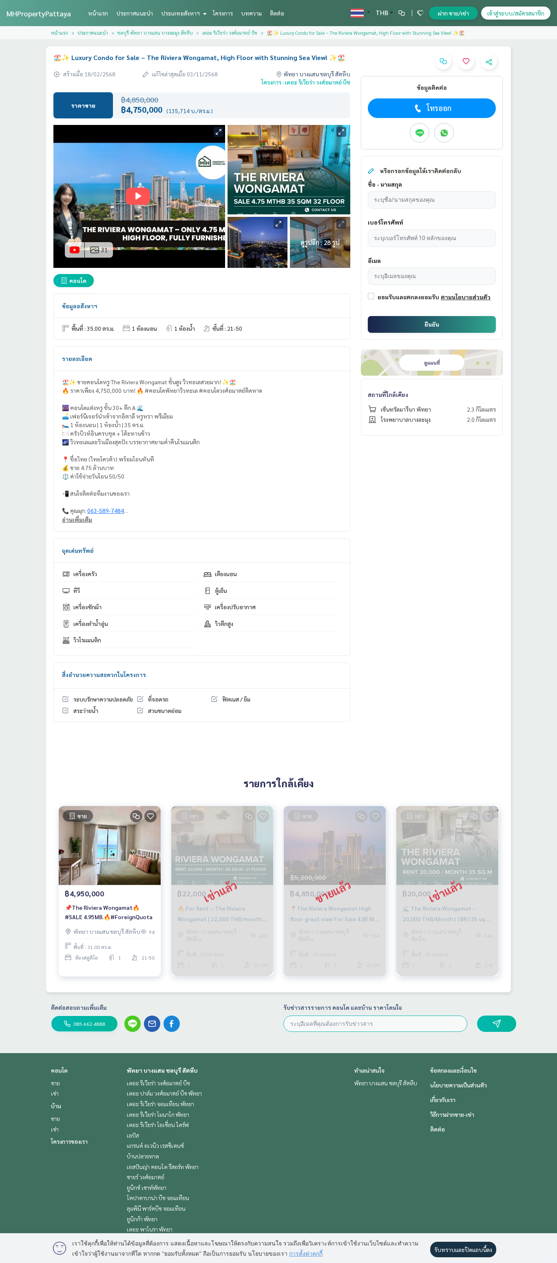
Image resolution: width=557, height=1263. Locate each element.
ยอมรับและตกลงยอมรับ (408, 297)
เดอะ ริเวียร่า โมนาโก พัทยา (158, 1114)
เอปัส (133, 1135)
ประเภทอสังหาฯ (181, 13)
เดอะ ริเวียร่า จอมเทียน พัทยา (160, 1103)
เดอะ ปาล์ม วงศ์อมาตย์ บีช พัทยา (164, 1093)
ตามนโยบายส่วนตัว (466, 297)
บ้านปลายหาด (143, 1156)
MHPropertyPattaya (39, 13)
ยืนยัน (431, 324)
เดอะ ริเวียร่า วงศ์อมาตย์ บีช (229, 32)
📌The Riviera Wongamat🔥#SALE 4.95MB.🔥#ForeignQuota (109, 912)
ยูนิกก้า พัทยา (142, 1219)
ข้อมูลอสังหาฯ (79, 306)
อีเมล (374, 260)
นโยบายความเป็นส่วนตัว (458, 1085)
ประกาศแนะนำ (134, 13)
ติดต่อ (277, 13)
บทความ (251, 13)
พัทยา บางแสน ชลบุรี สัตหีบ (162, 1070)
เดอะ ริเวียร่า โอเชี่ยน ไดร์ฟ (158, 1124)
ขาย (55, 1083)
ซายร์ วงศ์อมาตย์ (145, 1177)
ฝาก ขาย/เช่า (453, 13)
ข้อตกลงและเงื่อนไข (453, 1070)
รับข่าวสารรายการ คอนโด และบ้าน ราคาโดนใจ (342, 1007)
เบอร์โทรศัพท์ (385, 222)
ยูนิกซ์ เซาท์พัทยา (146, 1187)
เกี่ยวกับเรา (442, 1099)
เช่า (55, 1093)
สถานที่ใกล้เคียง (388, 394)
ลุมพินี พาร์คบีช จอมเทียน (156, 1208)
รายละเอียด (77, 358)
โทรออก (439, 108)
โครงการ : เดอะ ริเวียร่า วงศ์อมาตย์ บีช (305, 82)
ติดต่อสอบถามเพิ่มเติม (79, 1007)
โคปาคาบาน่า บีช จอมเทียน (158, 1197)
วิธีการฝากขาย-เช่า (452, 1114)
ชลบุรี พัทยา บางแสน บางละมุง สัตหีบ (155, 32)
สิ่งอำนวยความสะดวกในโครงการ (104, 674)
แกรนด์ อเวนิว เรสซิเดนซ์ (155, 1145)
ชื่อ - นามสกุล (385, 184)
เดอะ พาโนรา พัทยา (149, 1229)
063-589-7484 (105, 510)
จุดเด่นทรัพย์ (78, 550)
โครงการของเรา (69, 1141)
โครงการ (223, 13)
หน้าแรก (98, 13)
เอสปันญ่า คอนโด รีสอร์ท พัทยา (163, 1166)
